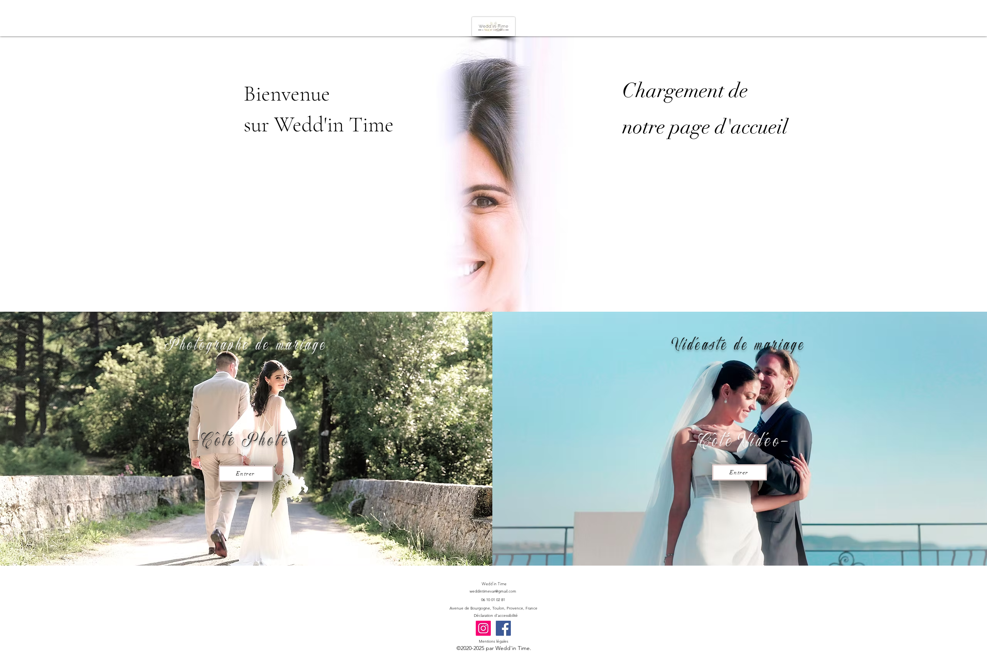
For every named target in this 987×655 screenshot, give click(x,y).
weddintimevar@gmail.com (493, 591)
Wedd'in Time (494, 583)
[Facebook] (503, 628)
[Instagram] (483, 628)
